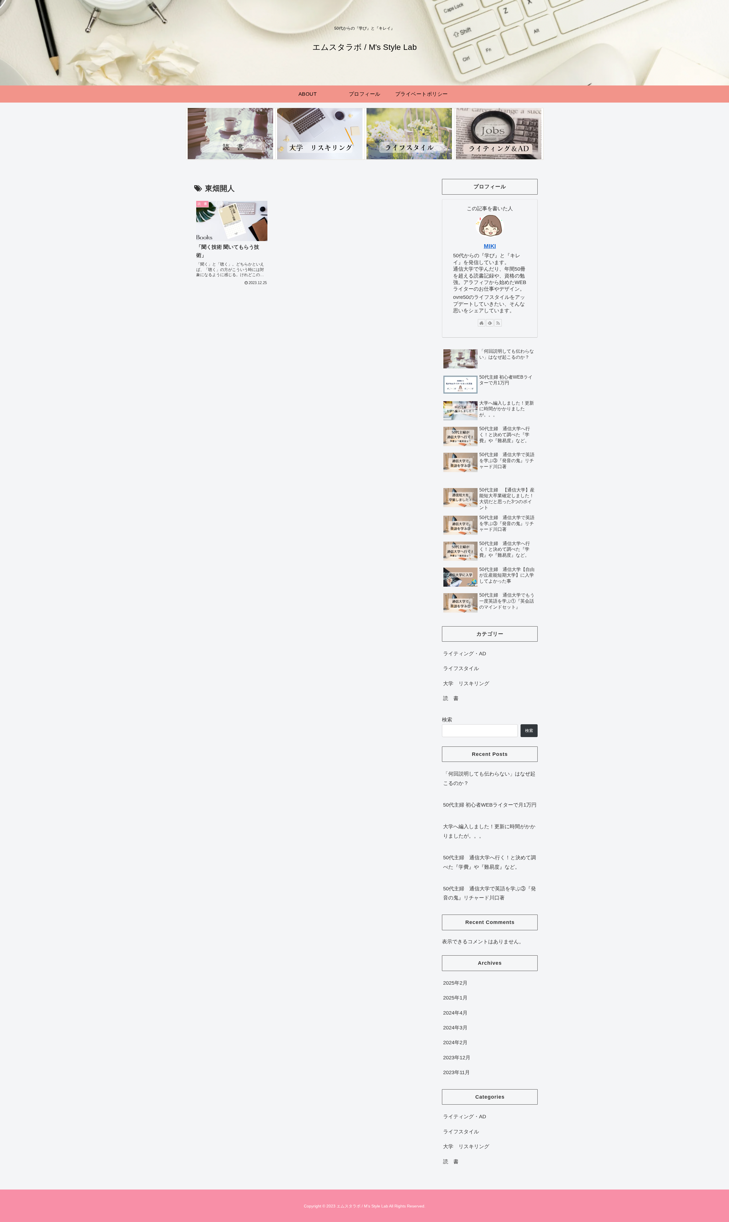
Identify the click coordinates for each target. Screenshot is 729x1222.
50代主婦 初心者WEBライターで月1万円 (489, 805)
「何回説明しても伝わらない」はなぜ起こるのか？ (489, 778)
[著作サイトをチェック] (481, 323)
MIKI (490, 246)
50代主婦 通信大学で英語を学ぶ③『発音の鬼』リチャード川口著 (489, 893)
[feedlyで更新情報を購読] (489, 323)
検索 (447, 720)
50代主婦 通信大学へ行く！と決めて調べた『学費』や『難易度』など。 (489, 862)
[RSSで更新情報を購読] (498, 323)
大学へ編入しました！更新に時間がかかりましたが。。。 (489, 831)
